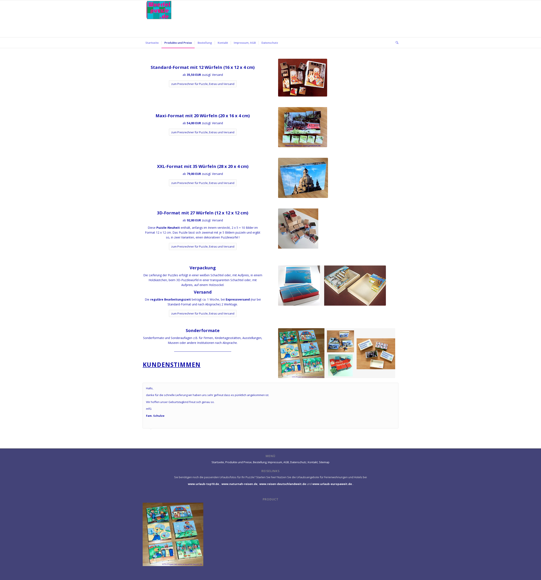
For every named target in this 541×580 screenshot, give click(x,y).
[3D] (301, 231)
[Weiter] (394, 387)
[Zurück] (384, 387)
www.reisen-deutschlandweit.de (282, 484)
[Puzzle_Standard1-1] (302, 78)
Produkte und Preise (238, 462)
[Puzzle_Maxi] (302, 127)
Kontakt (313, 462)
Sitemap (324, 462)
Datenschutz (298, 462)
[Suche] (395, 42)
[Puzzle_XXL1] (303, 178)
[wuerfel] (161, 18)
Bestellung (259, 462)
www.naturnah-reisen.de (239, 484)
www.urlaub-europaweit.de (332, 484)
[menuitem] (152, 42)
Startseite (218, 462)
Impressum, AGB (278, 462)
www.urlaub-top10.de (203, 484)
